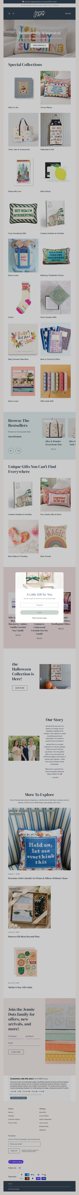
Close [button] (39, 612)
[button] (39, 605)
